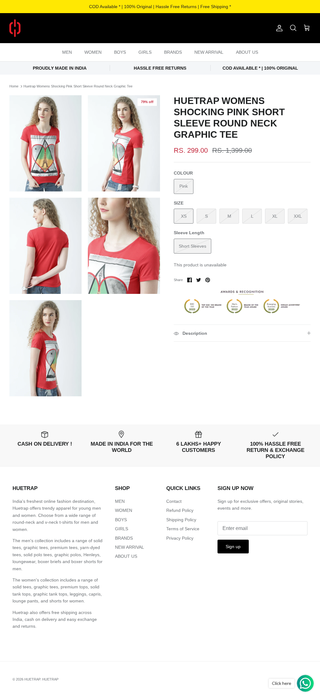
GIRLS (145, 52)
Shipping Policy (181, 519)
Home (13, 86)
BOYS (120, 52)
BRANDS (173, 52)
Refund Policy (179, 510)
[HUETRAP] (47, 28)
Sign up (233, 546)
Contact (174, 501)
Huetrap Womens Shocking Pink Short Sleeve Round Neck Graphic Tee (77, 86)
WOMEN (93, 52)
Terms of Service (182, 528)
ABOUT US (247, 52)
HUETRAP (32, 679)
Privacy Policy (179, 538)
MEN (67, 52)
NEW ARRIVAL (208, 52)
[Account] (278, 28)
